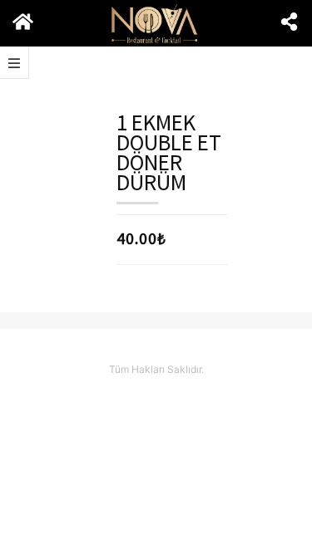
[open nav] (14, 63)
